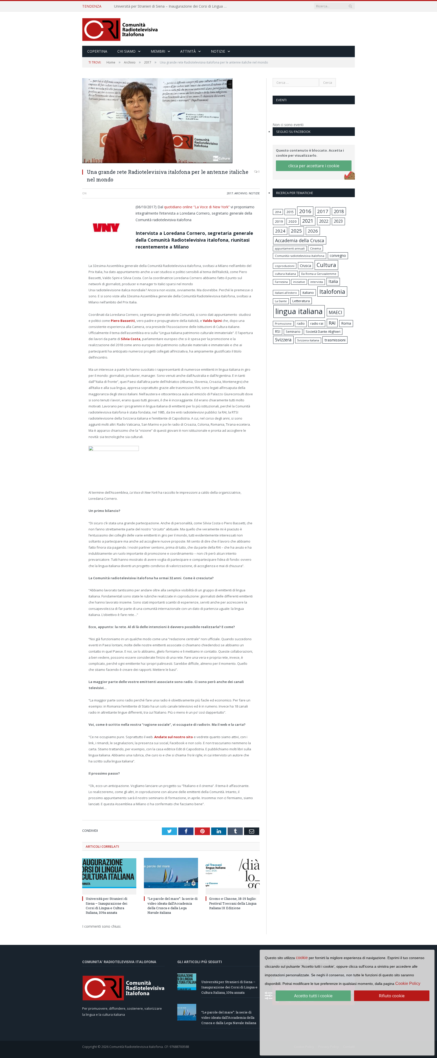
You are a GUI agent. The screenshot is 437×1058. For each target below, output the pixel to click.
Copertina (97, 51)
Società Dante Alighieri (323, 331)
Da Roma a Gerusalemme (318, 274)
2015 (290, 212)
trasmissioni (334, 339)
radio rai (316, 323)
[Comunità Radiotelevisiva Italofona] (120, 28)
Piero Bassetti (123, 320)
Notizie (218, 51)
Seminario (293, 331)
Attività (188, 51)
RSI (277, 331)
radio (301, 323)
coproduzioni (284, 266)
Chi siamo (126, 51)
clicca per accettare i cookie (313, 166)
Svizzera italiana (308, 340)
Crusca (305, 265)
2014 (278, 212)
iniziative (299, 282)
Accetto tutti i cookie (313, 996)
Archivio (240, 193)
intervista (316, 282)
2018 (339, 211)
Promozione (283, 323)
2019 (279, 221)
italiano (308, 292)
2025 (296, 230)
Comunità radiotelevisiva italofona (299, 256)
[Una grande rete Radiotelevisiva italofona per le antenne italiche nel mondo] (171, 121)
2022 (323, 221)
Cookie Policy (407, 983)
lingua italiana (299, 311)
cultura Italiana (285, 274)
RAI (332, 323)
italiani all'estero (286, 293)
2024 (280, 231)
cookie (302, 958)
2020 (293, 221)
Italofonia (332, 291)
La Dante (281, 301)
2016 (305, 211)
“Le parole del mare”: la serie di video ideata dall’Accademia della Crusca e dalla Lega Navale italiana (172, 6)
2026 (313, 231)
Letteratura (301, 301)
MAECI (335, 312)
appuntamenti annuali (290, 248)
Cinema (315, 248)
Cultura (326, 264)
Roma (346, 323)
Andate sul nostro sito (173, 737)
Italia (333, 281)
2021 (307, 220)
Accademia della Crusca (299, 240)
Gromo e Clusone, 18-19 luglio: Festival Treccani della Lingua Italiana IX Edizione (232, 903)
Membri (158, 51)
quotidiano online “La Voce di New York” (197, 206)
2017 (230, 193)
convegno (338, 255)
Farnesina (281, 282)
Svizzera (283, 340)
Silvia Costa (130, 339)
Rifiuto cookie (392, 996)
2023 (338, 221)
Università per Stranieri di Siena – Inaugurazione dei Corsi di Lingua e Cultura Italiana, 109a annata (106, 905)
